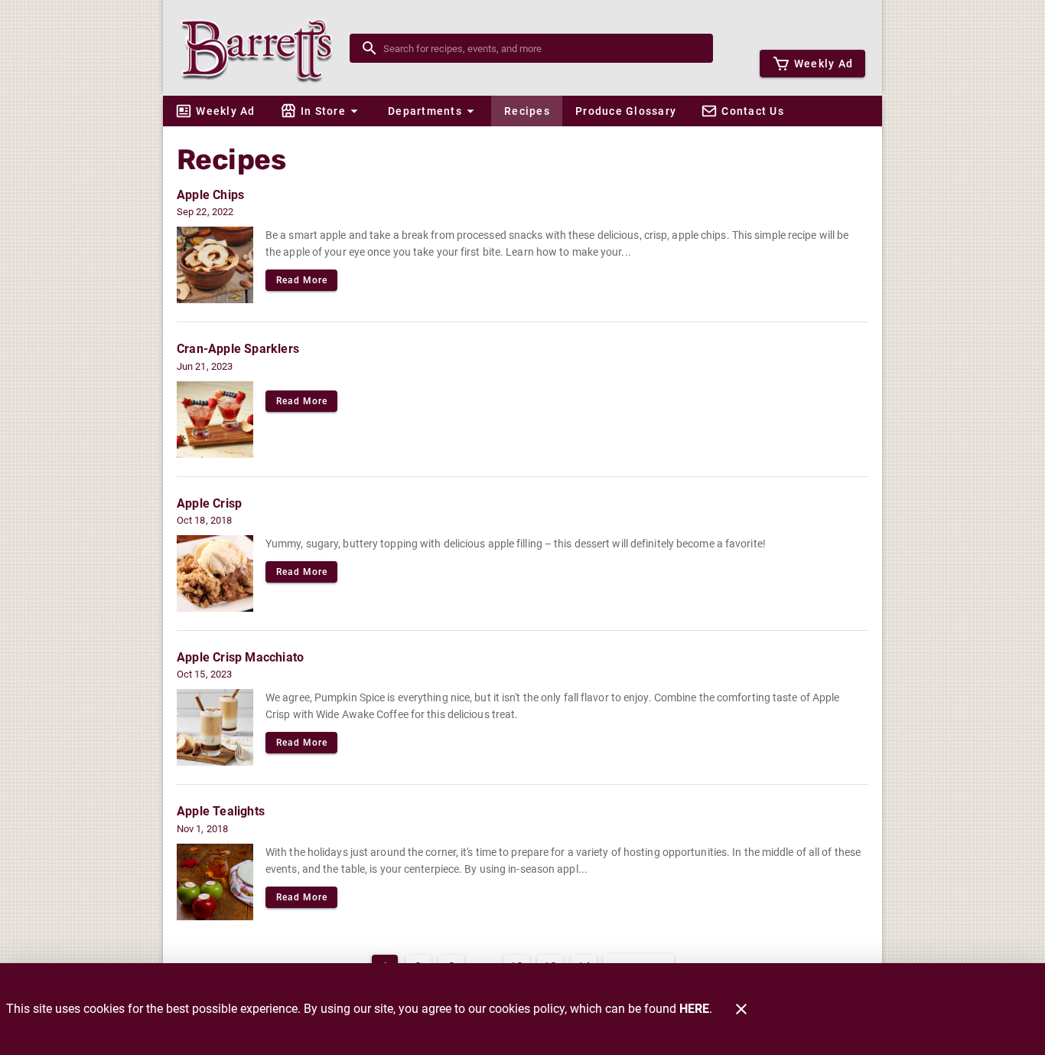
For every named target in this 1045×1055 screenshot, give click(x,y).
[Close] (741, 1009)
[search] (542, 48)
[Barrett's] (261, 47)
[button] (321, 111)
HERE (694, 1008)
